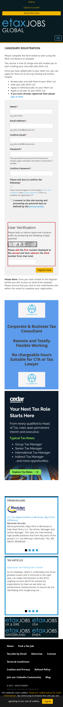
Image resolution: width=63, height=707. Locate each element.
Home (10, 646)
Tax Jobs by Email (17, 653)
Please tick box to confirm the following (26, 181)
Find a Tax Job (26, 646)
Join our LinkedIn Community (24, 677)
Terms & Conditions (18, 661)
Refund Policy (42, 669)
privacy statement (30, 192)
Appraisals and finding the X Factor (25, 567)
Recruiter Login (31, 13)
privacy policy (36, 206)
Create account (32, 7)
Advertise (36, 653)
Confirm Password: (20, 168)
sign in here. (17, 96)
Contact (51, 653)
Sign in (31, 2)
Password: (16, 149)
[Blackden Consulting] (31, 509)
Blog (48, 677)
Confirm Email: (18, 134)
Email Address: (18, 120)
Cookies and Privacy (18, 669)
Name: (14, 106)
